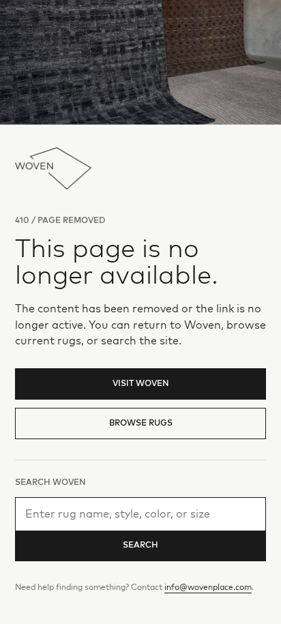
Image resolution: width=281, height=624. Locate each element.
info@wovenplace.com (208, 588)
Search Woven (50, 483)
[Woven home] (53, 168)
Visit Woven (141, 384)
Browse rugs (141, 423)
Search (140, 545)
